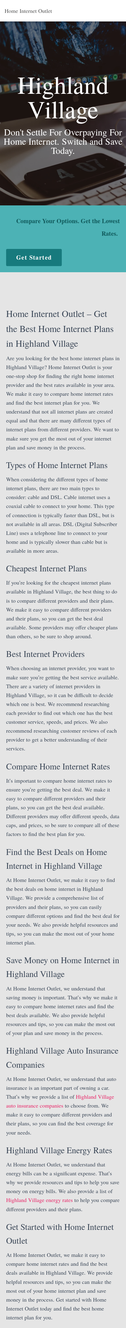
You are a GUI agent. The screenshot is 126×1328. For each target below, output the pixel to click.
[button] (34, 257)
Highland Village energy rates (39, 1200)
